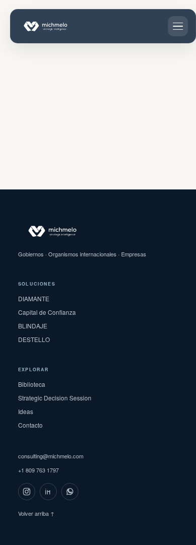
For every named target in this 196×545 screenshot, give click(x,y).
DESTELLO (34, 339)
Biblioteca (31, 384)
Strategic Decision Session (54, 397)
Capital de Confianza (47, 312)
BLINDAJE (32, 325)
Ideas (25, 411)
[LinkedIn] (48, 491)
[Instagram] (26, 491)
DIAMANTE (33, 298)
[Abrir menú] (178, 26)
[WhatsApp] (69, 491)
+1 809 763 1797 (38, 470)
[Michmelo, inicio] (55, 26)
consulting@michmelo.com (50, 456)
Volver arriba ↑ (36, 513)
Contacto (30, 425)
